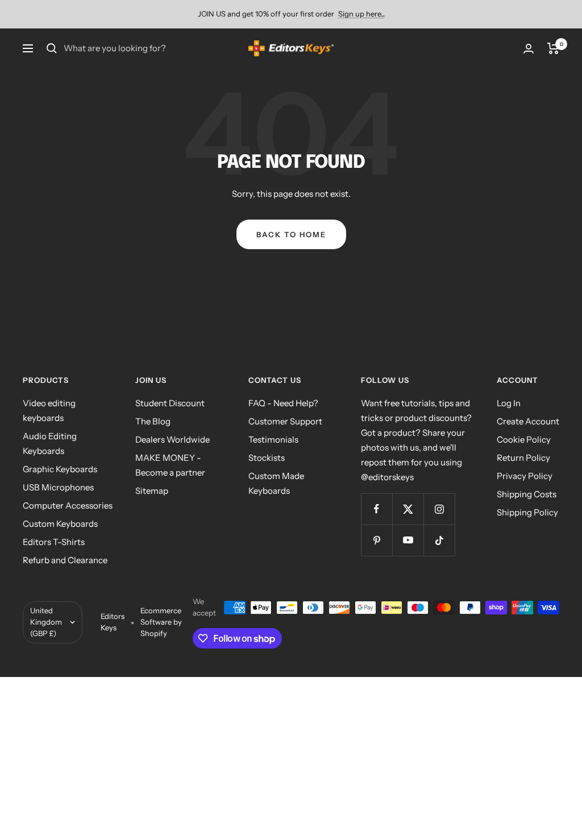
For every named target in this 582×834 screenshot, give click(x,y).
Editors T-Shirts (54, 541)
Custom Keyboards (60, 523)
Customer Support (285, 421)
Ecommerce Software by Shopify (161, 622)
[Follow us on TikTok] (439, 540)
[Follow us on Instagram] (439, 509)
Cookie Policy (524, 439)
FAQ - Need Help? (283, 403)
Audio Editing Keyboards (50, 443)
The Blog (153, 421)
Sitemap (151, 490)
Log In (509, 403)
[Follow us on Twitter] (407, 509)
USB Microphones (58, 487)
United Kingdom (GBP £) (46, 622)
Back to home (291, 234)
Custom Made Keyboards (276, 483)
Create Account (528, 421)
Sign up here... (361, 13)
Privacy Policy (524, 475)
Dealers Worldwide (172, 439)
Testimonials (273, 439)
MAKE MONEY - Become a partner (170, 465)
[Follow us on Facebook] (376, 509)
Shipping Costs (526, 494)
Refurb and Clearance (65, 560)
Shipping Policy (527, 512)
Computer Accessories (68, 505)
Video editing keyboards (49, 410)
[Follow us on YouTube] (407, 540)
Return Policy (523, 457)
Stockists (266, 457)
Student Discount (170, 403)
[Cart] (553, 48)
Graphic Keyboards (60, 469)
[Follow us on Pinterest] (376, 540)
